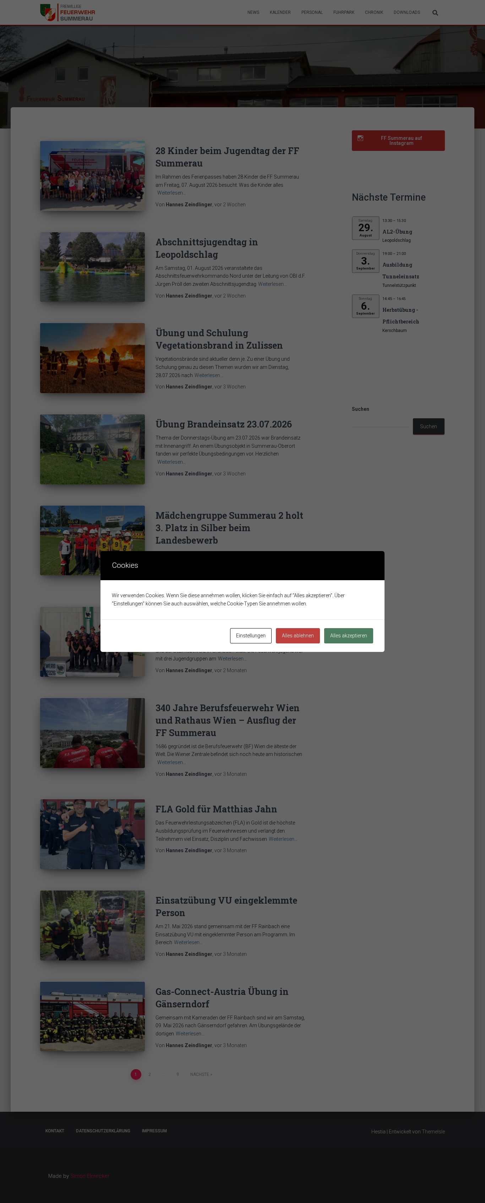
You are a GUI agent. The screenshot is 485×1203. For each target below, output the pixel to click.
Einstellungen (251, 635)
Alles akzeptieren (348, 635)
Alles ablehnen (298, 635)
